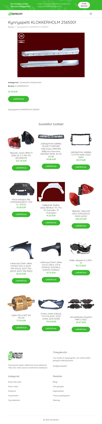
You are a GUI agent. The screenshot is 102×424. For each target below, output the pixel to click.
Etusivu (11, 27)
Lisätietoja (18, 99)
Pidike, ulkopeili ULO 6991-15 (80, 261)
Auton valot (13, 386)
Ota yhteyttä (58, 386)
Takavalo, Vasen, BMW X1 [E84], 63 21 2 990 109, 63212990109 (21, 155)
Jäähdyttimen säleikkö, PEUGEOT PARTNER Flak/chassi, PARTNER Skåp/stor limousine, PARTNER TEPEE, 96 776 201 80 (51, 150)
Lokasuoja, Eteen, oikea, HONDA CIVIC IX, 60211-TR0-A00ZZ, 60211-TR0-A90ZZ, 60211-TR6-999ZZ (21, 267)
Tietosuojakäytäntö (61, 395)
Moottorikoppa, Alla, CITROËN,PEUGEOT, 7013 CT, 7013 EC (21, 202)
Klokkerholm (35, 82)
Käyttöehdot (58, 391)
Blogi (55, 382)
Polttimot (12, 391)
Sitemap (56, 400)
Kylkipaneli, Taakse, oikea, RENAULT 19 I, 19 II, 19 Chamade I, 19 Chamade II (51, 209)
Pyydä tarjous (84, 5)
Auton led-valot (14, 382)
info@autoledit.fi (60, 366)
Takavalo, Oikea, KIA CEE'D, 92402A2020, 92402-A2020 (81, 213)
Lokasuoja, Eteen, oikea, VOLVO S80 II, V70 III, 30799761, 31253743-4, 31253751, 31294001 (51, 266)
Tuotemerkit (24, 82)
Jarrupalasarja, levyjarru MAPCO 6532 (81, 318)
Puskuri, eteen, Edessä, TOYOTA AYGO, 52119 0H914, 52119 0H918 (51, 316)
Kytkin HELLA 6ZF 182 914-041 (21, 316)
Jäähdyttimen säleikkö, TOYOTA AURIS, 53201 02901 (81, 155)
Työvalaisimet (14, 400)
